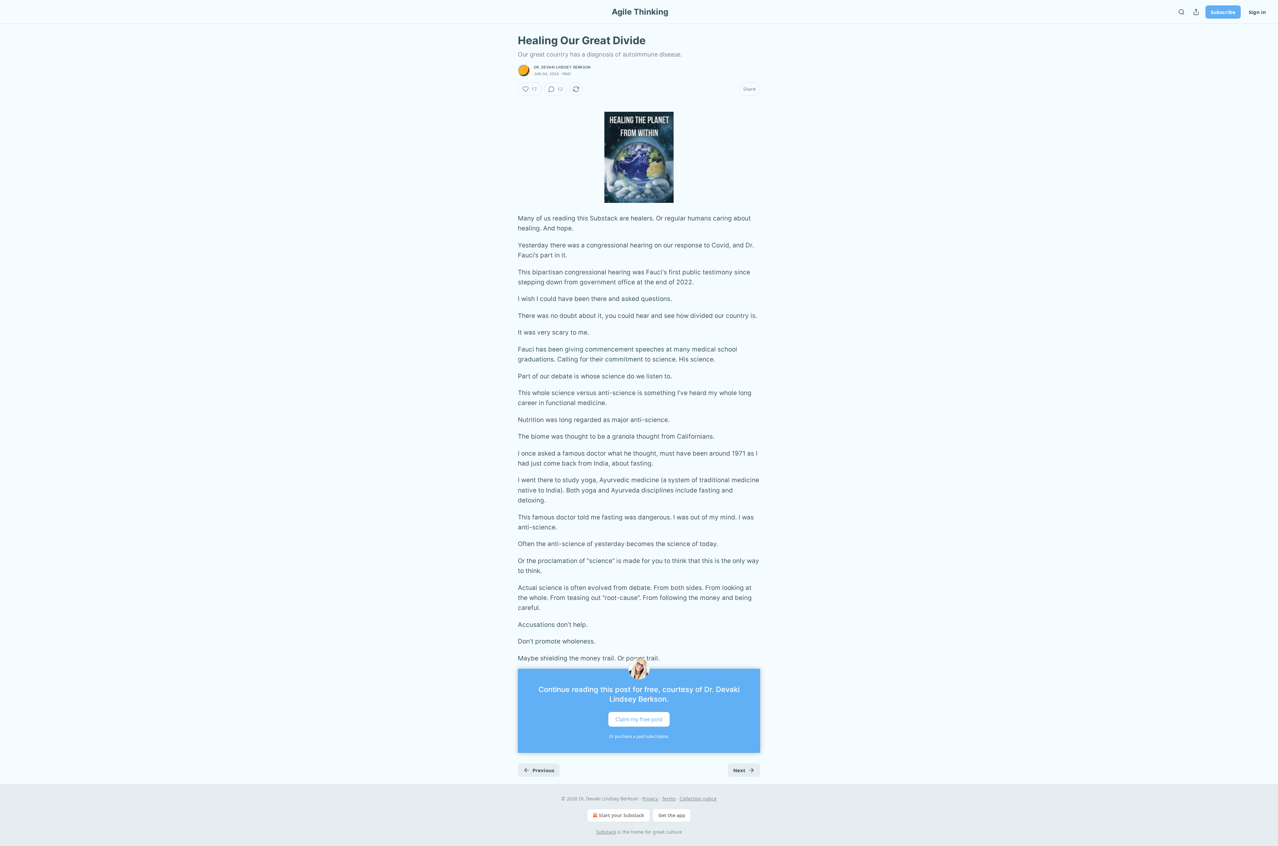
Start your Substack (621, 815)
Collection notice (698, 798)
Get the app (671, 815)
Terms (669, 798)
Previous (543, 770)
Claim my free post (639, 719)
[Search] (1181, 12)
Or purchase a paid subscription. (639, 736)
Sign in (1257, 12)
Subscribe (1223, 12)
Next (739, 770)
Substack (606, 832)
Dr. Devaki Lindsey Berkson (562, 67)
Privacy (650, 798)
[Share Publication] (1196, 12)
